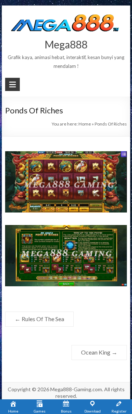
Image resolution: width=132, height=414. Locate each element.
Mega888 (66, 44)
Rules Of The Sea (39, 318)
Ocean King (99, 352)
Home (84, 124)
